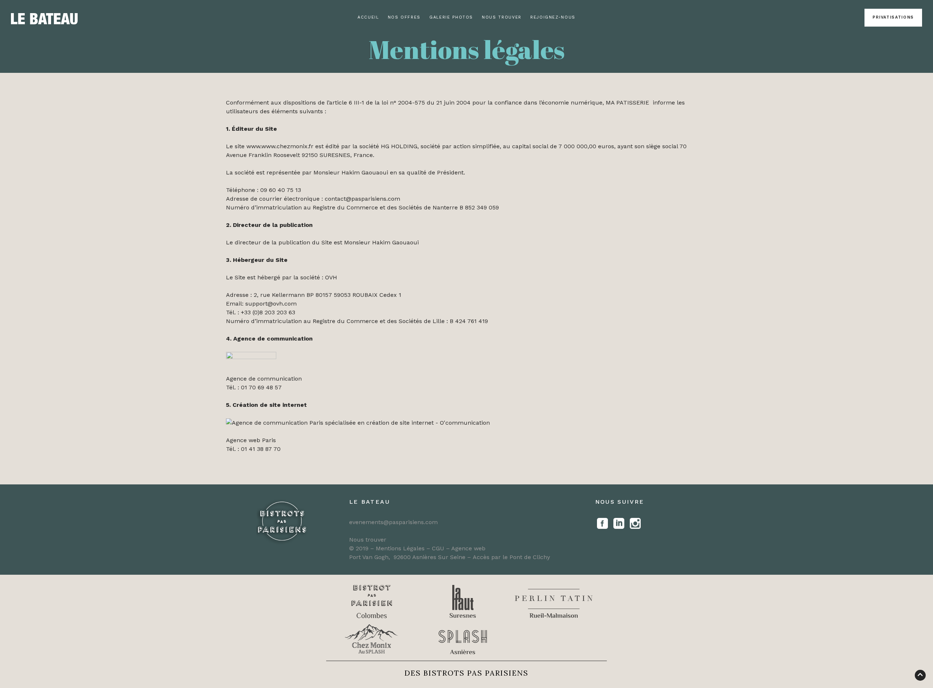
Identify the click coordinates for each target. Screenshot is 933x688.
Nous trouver (502, 17)
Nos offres (404, 17)
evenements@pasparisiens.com (393, 522)
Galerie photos (451, 17)
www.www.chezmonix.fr (279, 146)
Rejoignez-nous (552, 17)
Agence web (468, 548)
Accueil (368, 17)
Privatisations (893, 17)
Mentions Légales (400, 548)
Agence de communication (264, 378)
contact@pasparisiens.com (362, 198)
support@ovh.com (271, 303)
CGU (439, 548)
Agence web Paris (251, 440)
